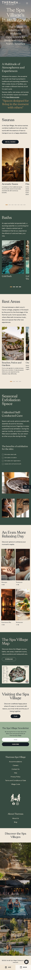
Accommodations (15, 762)
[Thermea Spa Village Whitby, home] (10, 3)
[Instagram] (17, 803)
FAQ (15, 773)
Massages (4, 582)
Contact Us (15, 769)
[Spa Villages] (19, 3)
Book (25, 967)
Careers (15, 765)
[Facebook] (13, 803)
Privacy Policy (15, 777)
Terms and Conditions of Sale (15, 780)
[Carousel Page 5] (18, 204)
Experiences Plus (6, 622)
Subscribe (15, 744)
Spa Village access (12, 97)
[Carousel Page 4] (15, 204)
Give (9, 967)
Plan (15, 716)
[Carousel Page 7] (24, 204)
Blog (15, 822)
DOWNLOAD (9, 659)
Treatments (19, 582)
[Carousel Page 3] (12, 204)
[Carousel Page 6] (21, 204)
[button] (26, 962)
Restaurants (19, 622)
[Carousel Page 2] (10, 204)
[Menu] (27, 3)
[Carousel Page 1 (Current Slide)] (6, 204)
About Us (15, 818)
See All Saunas (10, 142)
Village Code (15, 784)
